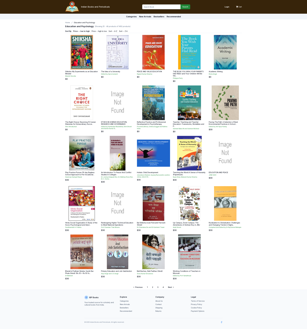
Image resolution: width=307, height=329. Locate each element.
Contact (158, 304)
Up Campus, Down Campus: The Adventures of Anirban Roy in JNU (186, 224)
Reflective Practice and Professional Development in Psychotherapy (151, 123)
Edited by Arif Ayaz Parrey (218, 126)
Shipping (158, 308)
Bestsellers (124, 308)
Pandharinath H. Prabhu (73, 227)
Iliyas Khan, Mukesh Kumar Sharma (185, 177)
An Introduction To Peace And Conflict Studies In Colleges (116, 173)
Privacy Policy (196, 304)
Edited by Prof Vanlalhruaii (182, 276)
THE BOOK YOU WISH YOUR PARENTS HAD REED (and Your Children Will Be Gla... (188, 73)
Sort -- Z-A (123, 31)
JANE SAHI (212, 175)
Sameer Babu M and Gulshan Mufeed (186, 129)
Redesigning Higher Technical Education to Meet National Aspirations (117, 224)
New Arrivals (125, 304)
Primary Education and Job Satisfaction (116, 271)
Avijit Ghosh (177, 227)
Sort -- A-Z (113, 31)
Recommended (126, 311)
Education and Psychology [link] (84, 22)
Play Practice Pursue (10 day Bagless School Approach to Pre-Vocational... (79, 173)
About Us (159, 301)
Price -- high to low (99, 31)
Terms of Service (198, 301)
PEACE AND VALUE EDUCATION (149, 71)
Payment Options (197, 311)
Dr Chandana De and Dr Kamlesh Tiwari (150, 227)
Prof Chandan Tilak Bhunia (110, 227)
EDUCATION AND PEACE (218, 172)
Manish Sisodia (70, 76)
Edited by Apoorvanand (109, 74)
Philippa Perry (178, 78)
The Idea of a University (110, 71)
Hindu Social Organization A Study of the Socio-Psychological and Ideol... (81, 224)
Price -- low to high (81, 31)
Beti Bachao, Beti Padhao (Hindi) (150, 271)
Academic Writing (216, 71)
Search (185, 7)
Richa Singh (213, 74)
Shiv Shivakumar (71, 126)
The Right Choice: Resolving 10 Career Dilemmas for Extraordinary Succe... (80, 123)
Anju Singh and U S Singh (109, 274)
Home (67, 22)
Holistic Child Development (147, 172)
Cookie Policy (196, 308)
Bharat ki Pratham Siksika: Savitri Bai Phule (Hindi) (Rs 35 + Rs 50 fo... (79, 272)
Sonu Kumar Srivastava (145, 274)
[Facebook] (221, 322)
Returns (158, 311)
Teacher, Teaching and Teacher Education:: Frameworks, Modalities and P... (188, 124)
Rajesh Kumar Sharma (144, 74)
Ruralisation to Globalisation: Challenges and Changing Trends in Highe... (224, 224)
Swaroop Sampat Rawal (73, 177)
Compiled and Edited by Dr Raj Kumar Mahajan (225, 227)
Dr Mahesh (69, 276)
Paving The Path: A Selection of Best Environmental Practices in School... (223, 123)
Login (227, 7)
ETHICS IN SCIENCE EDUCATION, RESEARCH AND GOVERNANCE (114, 123)
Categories (131, 16)
